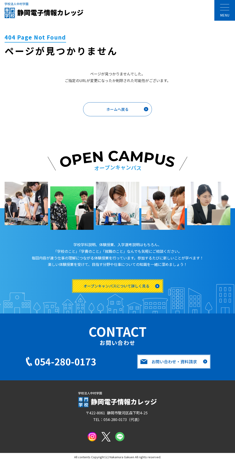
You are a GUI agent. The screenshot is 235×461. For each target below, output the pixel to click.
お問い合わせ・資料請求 (174, 361)
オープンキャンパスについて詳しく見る (116, 286)
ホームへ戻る (117, 109)
